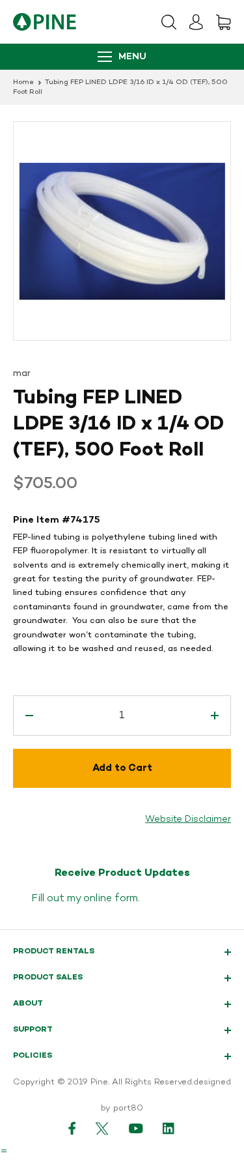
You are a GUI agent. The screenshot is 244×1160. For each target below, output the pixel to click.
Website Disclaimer (188, 819)
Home (23, 82)
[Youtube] (136, 1128)
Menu (132, 57)
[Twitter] (102, 1128)
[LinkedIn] (169, 1128)
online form (110, 899)
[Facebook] (72, 1128)
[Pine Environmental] (44, 22)
